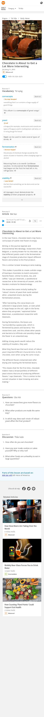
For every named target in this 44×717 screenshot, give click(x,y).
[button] (22, 200)
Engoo (5, 18)
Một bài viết (7, 475)
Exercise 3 (6, 395)
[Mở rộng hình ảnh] (22, 40)
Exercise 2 (6, 212)
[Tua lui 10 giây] (30, 221)
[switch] (4, 76)
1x (35, 221)
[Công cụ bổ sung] (40, 221)
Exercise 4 (6, 435)
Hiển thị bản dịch (15, 76)
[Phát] (3, 221)
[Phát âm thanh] (5, 113)
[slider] (3, 225)
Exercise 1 (6, 89)
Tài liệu (21, 8)
